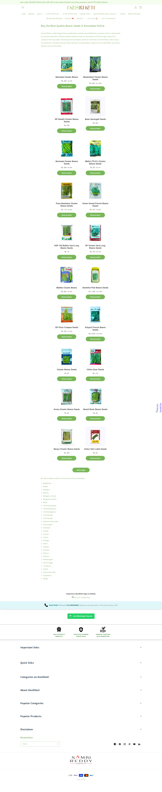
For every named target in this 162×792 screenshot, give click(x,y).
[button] (22, 7)
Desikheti (83, 779)
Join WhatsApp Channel (82, 616)
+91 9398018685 (72, 605)
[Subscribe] (57, 744)
